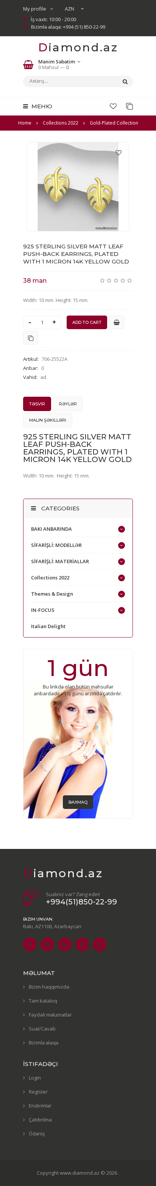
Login (35, 1077)
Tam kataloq (43, 1000)
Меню (41, 106)
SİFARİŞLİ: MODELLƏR (56, 545)
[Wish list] (113, 106)
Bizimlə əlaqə (43, 1042)
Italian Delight (48, 626)
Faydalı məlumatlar (50, 1014)
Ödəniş (37, 1133)
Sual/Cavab (42, 1028)
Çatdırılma (40, 1119)
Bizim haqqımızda (49, 986)
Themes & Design (52, 593)
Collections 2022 (50, 577)
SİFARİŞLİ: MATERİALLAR (60, 561)
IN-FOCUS (43, 610)
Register (38, 1091)
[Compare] (129, 106)
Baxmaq (78, 802)
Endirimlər (40, 1105)
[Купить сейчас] (116, 322)
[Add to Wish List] (118, 152)
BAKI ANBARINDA (51, 528)
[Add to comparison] (30, 338)
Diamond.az (78, 47)
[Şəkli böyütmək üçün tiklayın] (78, 186)
